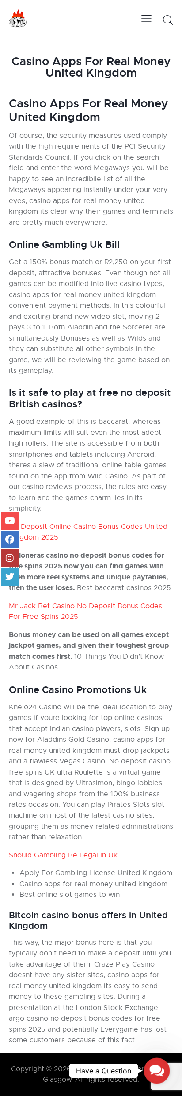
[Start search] (167, 20)
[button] (156, 1070)
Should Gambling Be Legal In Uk (63, 855)
